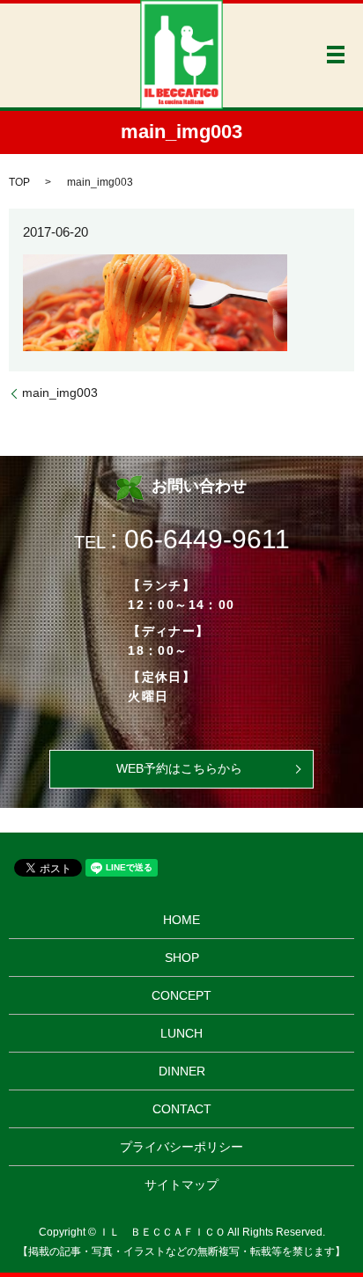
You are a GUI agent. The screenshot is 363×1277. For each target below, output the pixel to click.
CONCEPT (181, 995)
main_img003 (60, 392)
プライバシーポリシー (181, 1147)
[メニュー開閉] (335, 54)
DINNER (182, 1071)
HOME (181, 920)
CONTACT (181, 1109)
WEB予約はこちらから (179, 768)
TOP (19, 182)
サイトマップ (181, 1185)
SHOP (182, 957)
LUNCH (181, 1033)
